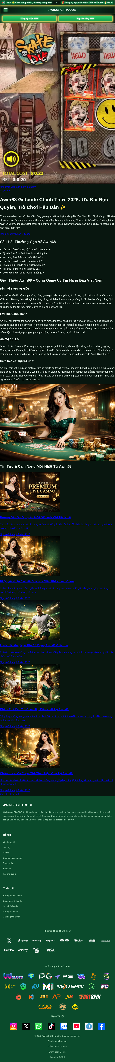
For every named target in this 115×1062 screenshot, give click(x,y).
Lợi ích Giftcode (10, 906)
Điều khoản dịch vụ (58, 1046)
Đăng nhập (8, 863)
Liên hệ (6, 847)
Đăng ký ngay (7, 234)
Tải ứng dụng (9, 874)
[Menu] (5, 9)
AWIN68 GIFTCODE (62, 9)
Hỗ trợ (6, 852)
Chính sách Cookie (57, 1052)
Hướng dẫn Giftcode (12, 895)
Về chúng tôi (9, 842)
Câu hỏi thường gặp (12, 858)
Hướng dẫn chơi (10, 911)
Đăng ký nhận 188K (29, 18)
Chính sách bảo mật (57, 1041)
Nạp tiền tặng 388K (85, 18)
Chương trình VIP (11, 917)
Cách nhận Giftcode (12, 901)
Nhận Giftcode (23, 234)
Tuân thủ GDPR (57, 1057)
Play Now (5, 190)
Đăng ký (7, 868)
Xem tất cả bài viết (9, 794)
